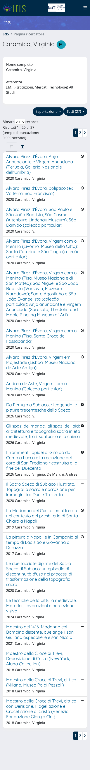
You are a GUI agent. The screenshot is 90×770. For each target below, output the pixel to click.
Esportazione (47, 111)
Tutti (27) (74, 111)
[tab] (11, 146)
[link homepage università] (56, 8)
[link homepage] (16, 8)
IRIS (6, 34)
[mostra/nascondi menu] (85, 8)
